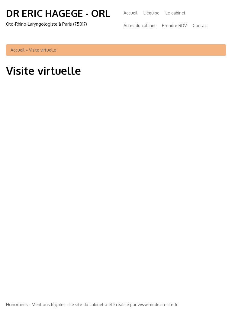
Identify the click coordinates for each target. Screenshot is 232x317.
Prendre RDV (174, 25)
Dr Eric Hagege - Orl (58, 13)
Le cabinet (175, 12)
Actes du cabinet (140, 25)
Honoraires (17, 304)
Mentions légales (49, 304)
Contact (200, 25)
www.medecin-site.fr (158, 304)
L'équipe (151, 12)
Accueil (130, 12)
